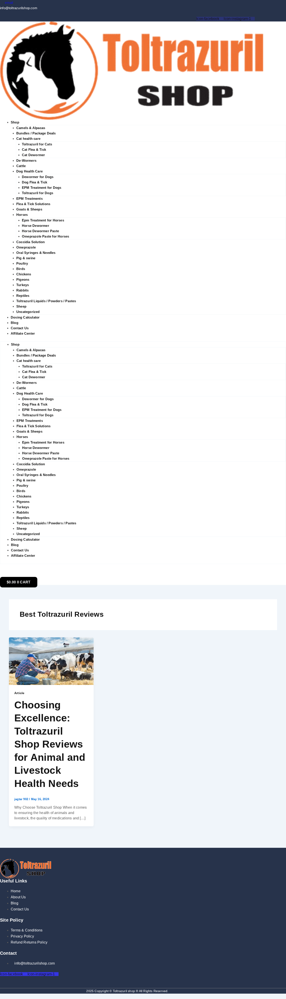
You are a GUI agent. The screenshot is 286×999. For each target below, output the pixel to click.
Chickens (23, 274)
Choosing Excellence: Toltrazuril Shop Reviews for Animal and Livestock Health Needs (49, 744)
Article (19, 693)
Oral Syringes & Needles (36, 253)
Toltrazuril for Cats (37, 144)
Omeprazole (26, 247)
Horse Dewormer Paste (40, 231)
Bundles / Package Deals (36, 133)
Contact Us (20, 328)
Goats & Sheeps (29, 209)
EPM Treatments (29, 198)
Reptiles (22, 296)
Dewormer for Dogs (37, 177)
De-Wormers (26, 160)
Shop (15, 122)
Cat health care (28, 138)
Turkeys (22, 285)
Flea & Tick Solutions (33, 204)
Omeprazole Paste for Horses (45, 236)
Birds (20, 269)
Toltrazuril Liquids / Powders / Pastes (46, 301)
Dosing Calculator (25, 317)
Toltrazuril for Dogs (37, 193)
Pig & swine (25, 258)
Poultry (22, 263)
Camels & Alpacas (30, 128)
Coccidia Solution (30, 242)
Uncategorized (28, 312)
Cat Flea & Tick (34, 149)
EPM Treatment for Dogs (41, 187)
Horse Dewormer (35, 225)
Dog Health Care (29, 171)
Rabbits (22, 290)
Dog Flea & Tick (34, 182)
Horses (22, 215)
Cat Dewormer (33, 155)
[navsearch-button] (5, 569)
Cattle (21, 166)
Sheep (21, 306)
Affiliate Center (23, 333)
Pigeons (22, 279)
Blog (14, 323)
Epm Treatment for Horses (43, 220)
